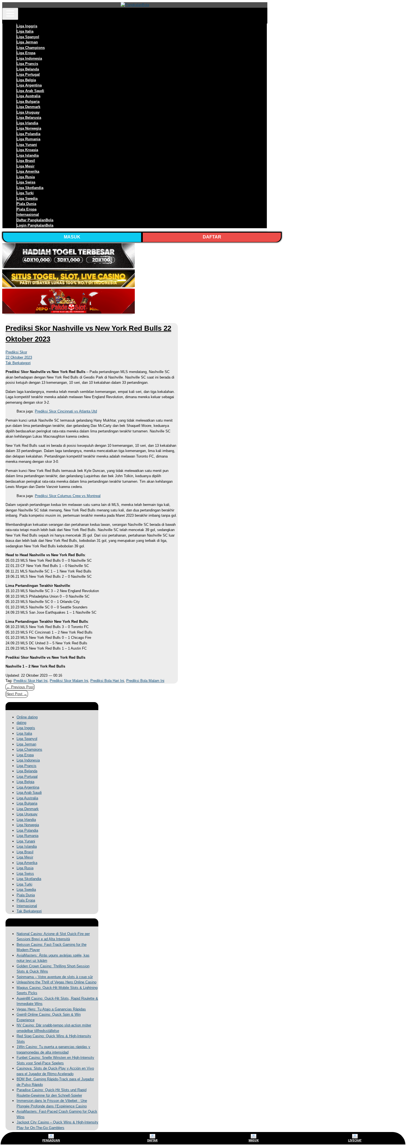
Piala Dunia (26, 204)
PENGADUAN (51, 1140)
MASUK (72, 237)
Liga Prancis (27, 64)
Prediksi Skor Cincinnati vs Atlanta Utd (66, 411)
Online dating (27, 717)
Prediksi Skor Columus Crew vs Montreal (68, 496)
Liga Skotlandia (30, 188)
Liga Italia (25, 31)
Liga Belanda (28, 69)
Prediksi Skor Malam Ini (69, 681)
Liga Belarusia (29, 117)
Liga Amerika (28, 171)
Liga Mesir (26, 166)
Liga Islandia (28, 155)
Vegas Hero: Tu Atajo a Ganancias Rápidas (51, 1009)
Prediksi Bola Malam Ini (145, 681)
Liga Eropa (26, 53)
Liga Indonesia (29, 58)
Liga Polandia (28, 134)
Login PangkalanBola (35, 225)
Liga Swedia (27, 198)
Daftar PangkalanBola (35, 220)
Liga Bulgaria (28, 101)
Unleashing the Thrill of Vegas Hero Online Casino (56, 982)
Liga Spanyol (28, 37)
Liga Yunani (27, 145)
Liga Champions (31, 48)
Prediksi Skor (16, 352)
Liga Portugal (28, 74)
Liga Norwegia (29, 128)
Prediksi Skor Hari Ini (31, 681)
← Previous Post (20, 687)
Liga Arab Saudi (30, 91)
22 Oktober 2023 (19, 357)
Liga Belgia (26, 80)
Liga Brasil (26, 161)
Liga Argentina (29, 85)
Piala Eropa (26, 209)
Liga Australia (28, 96)
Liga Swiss (26, 182)
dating (21, 723)
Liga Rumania (28, 139)
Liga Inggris (27, 26)
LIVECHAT (355, 1140)
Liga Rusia (26, 177)
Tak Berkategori (18, 363)
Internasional (28, 214)
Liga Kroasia (27, 150)
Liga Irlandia (27, 123)
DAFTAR (212, 237)
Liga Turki (25, 193)
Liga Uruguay (28, 112)
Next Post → (16, 694)
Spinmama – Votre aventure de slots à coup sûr (55, 977)
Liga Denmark (28, 107)
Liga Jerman (27, 42)
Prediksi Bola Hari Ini (107, 681)
